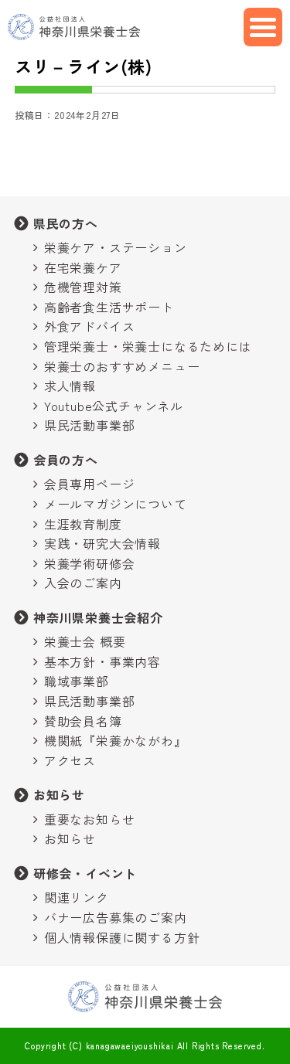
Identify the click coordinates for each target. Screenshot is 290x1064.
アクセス (70, 760)
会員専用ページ (89, 483)
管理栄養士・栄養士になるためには (148, 346)
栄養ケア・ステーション (115, 247)
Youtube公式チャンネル (113, 405)
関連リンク (76, 897)
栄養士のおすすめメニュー (122, 366)
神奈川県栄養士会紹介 (98, 617)
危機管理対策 (83, 286)
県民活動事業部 (89, 425)
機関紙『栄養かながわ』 (115, 740)
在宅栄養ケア (83, 267)
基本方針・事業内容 (102, 661)
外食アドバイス (89, 326)
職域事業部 (76, 680)
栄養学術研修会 (89, 563)
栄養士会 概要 (85, 641)
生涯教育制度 (83, 524)
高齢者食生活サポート (109, 306)
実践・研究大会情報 (102, 543)
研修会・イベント (85, 873)
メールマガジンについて (115, 504)
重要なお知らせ (89, 819)
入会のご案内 (83, 582)
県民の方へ (65, 223)
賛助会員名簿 (83, 721)
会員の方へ (65, 459)
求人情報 (70, 385)
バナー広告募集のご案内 (115, 917)
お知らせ (59, 794)
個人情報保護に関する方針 (122, 937)
